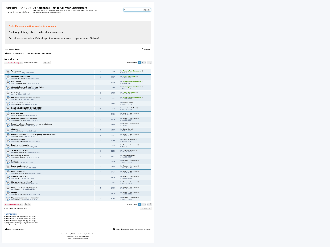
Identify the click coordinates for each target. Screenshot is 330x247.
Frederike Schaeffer (20, 173)
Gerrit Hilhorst (18, 131)
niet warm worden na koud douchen (25, 98)
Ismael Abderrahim (20, 83)
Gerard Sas (18, 136)
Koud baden (16, 82)
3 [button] (145, 63)
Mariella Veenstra (19, 157)
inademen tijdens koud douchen (24, 119)
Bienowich (17, 73)
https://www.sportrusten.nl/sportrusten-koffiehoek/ (73, 38)
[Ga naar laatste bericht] (142, 71)
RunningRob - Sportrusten (132, 71)
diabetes (14, 129)
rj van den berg (19, 115)
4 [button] (147, 63)
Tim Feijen (17, 99)
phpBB (71, 234)
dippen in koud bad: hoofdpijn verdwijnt (27, 87)
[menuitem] (17, 49)
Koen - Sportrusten (129, 76)
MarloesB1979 (18, 199)
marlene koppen (19, 120)
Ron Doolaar (18, 168)
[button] (151, 62)
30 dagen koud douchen (20, 103)
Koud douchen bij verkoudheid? (24, 187)
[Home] (19, 9)
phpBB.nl (86, 236)
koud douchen (17, 113)
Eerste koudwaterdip (19, 166)
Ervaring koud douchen (20, 145)
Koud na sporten (17, 171)
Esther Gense (127, 102)
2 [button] (142, 63)
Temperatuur (16, 71)
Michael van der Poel (20, 110)
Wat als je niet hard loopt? (21, 182)
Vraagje (14, 193)
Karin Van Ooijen (19, 184)
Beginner (14, 161)
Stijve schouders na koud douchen (25, 198)
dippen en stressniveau (20, 76)
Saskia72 (17, 178)
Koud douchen (12, 59)
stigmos (16, 162)
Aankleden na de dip (19, 177)
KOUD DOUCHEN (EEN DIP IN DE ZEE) (26, 108)
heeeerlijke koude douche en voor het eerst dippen (31, 124)
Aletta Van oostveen (20, 152)
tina (15, 94)
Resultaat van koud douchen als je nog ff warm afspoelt (33, 134)
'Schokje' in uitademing (20, 150)
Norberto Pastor (19, 104)
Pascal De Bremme (20, 141)
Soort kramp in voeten (20, 156)
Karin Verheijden (19, 147)
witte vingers (16, 92)
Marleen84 (17, 189)
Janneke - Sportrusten (130, 113)
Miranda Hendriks (20, 78)
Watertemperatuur (18, 140)
